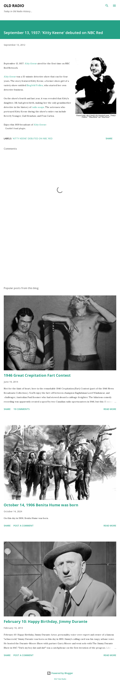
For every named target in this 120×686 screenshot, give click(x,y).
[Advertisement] (60, 254)
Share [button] (109, 138)
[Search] (107, 5)
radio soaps (38, 107)
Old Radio (14, 5)
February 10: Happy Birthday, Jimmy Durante (45, 621)
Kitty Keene (40, 124)
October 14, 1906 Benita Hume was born (41, 504)
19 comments (21, 409)
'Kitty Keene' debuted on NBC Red (32, 138)
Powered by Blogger (62, 673)
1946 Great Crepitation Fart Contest (37, 375)
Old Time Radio (60, 679)
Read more (110, 409)
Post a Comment (23, 525)
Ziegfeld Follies (35, 85)
